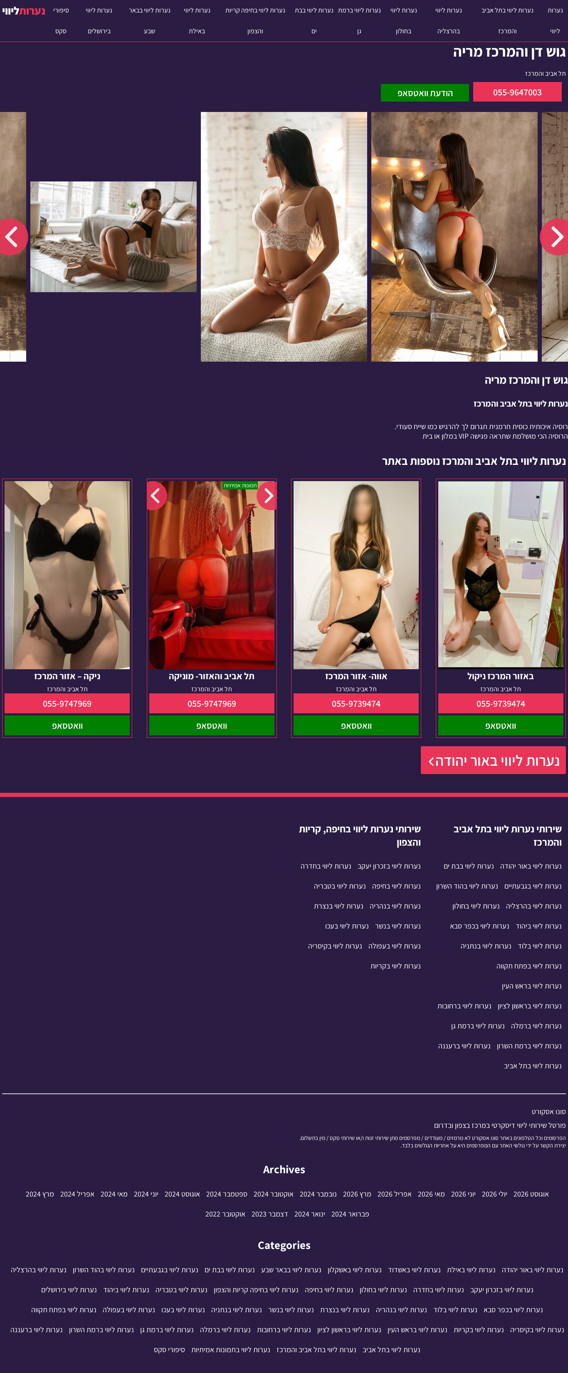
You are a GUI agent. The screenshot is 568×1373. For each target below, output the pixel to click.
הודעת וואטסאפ (425, 93)
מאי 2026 (431, 1194)
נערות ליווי (555, 20)
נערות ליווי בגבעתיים (533, 886)
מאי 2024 (114, 1194)
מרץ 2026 (357, 1194)
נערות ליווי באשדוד (414, 1269)
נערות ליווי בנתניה (486, 946)
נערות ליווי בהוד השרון (467, 886)
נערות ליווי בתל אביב (533, 1065)
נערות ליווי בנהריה (395, 906)
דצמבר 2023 (270, 1214)
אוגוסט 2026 (531, 1194)
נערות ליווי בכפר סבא (479, 926)
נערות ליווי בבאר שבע (149, 20)
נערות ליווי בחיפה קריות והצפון (255, 20)
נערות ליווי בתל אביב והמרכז (507, 20)
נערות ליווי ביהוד (539, 926)
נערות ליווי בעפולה (394, 946)
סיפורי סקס (61, 20)
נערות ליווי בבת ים (314, 20)
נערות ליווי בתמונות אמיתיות (230, 1349)
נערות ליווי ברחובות (464, 1006)
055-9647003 (517, 92)
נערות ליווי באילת (197, 20)
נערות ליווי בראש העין (532, 986)
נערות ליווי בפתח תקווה (529, 966)
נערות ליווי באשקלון (355, 1269)
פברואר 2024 (350, 1214)
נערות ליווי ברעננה (464, 1045)
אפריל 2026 (395, 1194)
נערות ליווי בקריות (395, 966)
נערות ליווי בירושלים (99, 20)
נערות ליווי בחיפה (396, 886)
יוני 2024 (146, 1194)
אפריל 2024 (77, 1194)
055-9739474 (501, 703)
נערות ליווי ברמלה (536, 1025)
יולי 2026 (494, 1194)
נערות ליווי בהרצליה (448, 20)
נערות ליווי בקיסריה (335, 946)
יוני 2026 (463, 1194)
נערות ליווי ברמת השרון (529, 1045)
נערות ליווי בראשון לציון (530, 1006)
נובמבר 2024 (318, 1194)
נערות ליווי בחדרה (326, 866)
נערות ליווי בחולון (403, 20)
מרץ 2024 (40, 1194)
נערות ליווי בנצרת (338, 906)
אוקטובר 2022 (225, 1214)
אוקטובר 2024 (274, 1194)
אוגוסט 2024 (182, 1194)
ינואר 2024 (309, 1214)
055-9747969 (212, 703)
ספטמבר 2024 (226, 1194)
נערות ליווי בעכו (347, 926)
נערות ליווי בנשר (398, 926)
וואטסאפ (500, 725)
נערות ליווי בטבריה (340, 886)
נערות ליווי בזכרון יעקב (389, 866)
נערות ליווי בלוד (540, 946)
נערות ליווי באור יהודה (497, 760)
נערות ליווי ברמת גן (359, 20)
